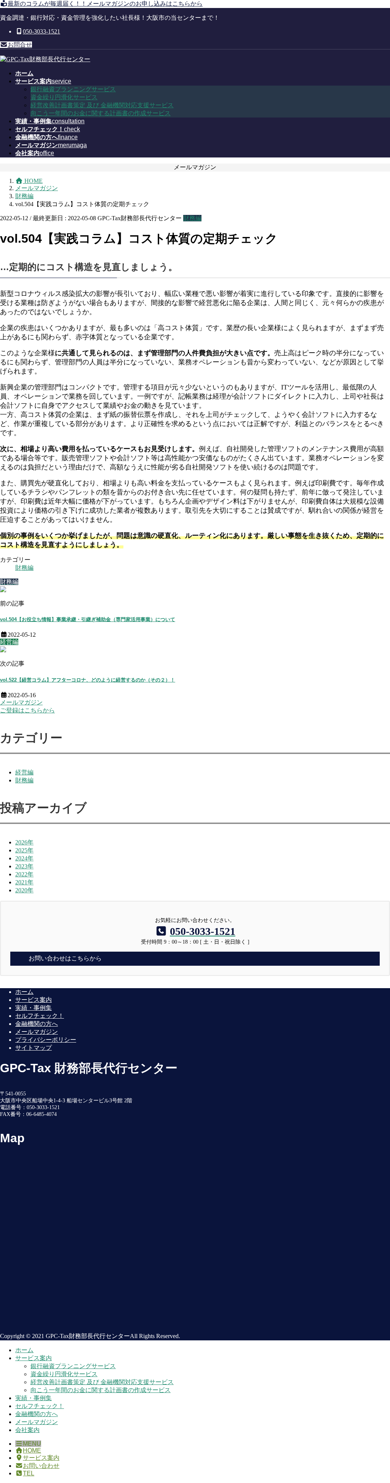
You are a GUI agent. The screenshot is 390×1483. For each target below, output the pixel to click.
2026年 (24, 842)
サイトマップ (33, 1047)
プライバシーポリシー (45, 1039)
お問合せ (20, 44)
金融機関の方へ (36, 1023)
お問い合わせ (41, 1465)
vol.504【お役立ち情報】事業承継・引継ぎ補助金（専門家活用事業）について (87, 619)
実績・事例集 (33, 1008)
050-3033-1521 (41, 31)
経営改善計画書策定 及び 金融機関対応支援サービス (102, 105)
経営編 (24, 772)
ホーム (24, 992)
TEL (28, 1473)
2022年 (24, 874)
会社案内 (27, 1430)
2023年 (24, 866)
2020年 (24, 890)
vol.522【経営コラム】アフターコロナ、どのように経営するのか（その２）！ (87, 680)
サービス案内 (33, 1000)
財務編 (192, 218)
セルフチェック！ (39, 1016)
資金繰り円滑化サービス (64, 97)
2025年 (24, 850)
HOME (32, 1450)
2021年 (24, 882)
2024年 (24, 858)
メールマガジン (36, 1031)
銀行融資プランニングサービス (73, 89)
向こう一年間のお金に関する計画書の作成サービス (100, 113)
